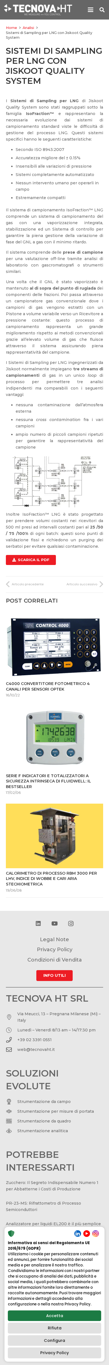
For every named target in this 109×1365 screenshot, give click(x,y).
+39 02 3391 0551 (34, 1039)
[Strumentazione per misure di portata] (11, 1111)
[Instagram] (71, 924)
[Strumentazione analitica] (11, 1131)
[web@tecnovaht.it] (11, 1050)
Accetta (54, 1315)
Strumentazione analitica (42, 1130)
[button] (90, 10)
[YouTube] (54, 924)
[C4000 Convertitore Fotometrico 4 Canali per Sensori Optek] (54, 646)
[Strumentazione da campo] (11, 1101)
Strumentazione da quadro (44, 1121)
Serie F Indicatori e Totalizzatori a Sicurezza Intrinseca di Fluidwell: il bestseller (48, 781)
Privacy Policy (54, 1353)
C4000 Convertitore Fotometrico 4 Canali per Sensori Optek (48, 686)
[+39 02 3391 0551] (11, 1040)
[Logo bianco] (38, 9)
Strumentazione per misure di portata (55, 1111)
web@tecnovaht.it (36, 1049)
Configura (54, 1340)
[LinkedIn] (38, 924)
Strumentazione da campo (44, 1101)
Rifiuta (54, 1328)
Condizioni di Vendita (54, 960)
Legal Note (54, 939)
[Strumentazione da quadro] (11, 1121)
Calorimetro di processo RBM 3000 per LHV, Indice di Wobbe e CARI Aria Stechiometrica (51, 879)
